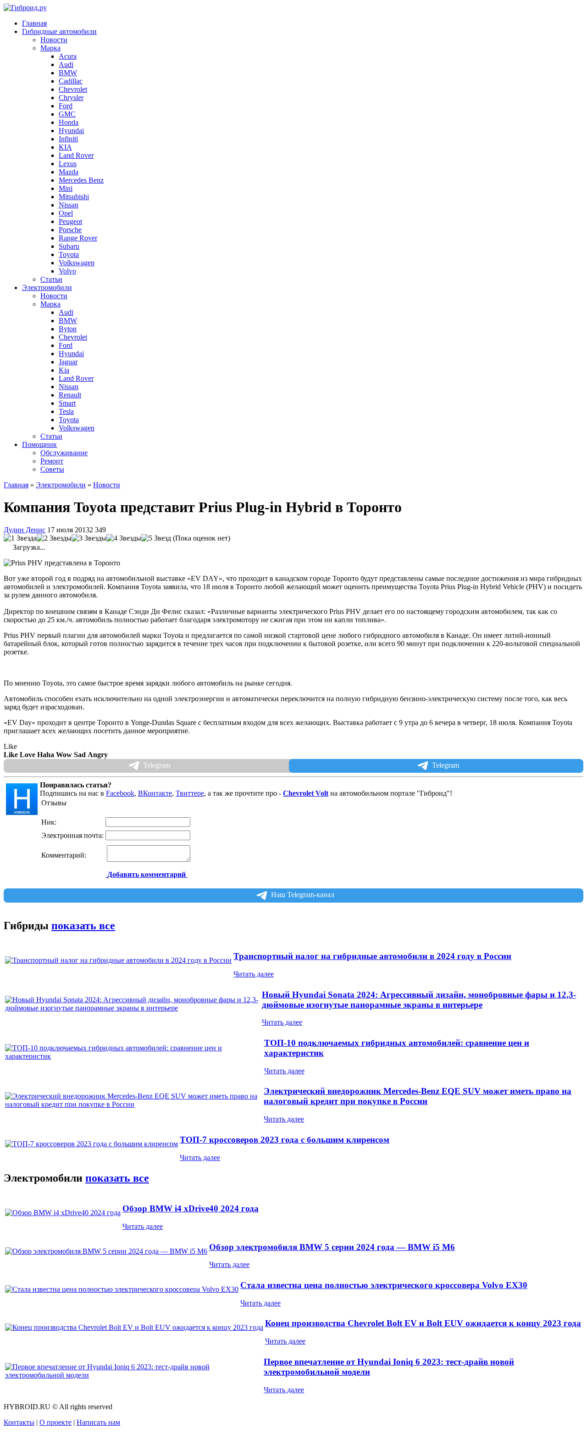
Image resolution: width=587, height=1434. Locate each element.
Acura (68, 56)
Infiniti (68, 139)
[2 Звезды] (54, 538)
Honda (68, 122)
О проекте (55, 1422)
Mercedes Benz (81, 180)
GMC (67, 114)
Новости (53, 40)
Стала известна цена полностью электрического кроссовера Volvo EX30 (383, 1285)
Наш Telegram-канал (302, 894)
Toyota (69, 254)
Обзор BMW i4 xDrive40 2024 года (190, 1208)
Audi (66, 64)
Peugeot (70, 221)
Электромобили (61, 485)
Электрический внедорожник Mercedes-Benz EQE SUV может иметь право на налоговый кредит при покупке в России (417, 1096)
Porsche (70, 230)
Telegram (445, 765)
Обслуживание (64, 453)
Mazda (68, 172)
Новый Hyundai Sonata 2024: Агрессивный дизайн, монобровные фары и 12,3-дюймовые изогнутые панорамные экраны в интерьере (419, 1000)
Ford (65, 106)
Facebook (120, 793)
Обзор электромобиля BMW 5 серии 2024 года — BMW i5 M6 (332, 1247)
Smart (67, 403)
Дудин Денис (24, 530)
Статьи (51, 279)
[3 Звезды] (89, 538)
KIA (65, 147)
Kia (64, 370)
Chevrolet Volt (305, 793)
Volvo (67, 271)
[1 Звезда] (20, 538)
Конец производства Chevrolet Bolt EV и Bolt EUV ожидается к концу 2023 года (423, 1323)
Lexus (68, 163)
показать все (83, 926)
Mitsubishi (74, 197)
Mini (65, 188)
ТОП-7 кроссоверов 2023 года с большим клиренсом (284, 1139)
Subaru (69, 246)
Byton (68, 329)
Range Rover (78, 238)
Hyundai (71, 130)
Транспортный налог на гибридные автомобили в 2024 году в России (372, 956)
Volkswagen (76, 263)
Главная (34, 23)
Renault (70, 395)
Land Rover (76, 155)
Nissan (68, 205)
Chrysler (71, 97)
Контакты (19, 1422)
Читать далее (253, 974)
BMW (68, 73)
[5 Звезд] (156, 538)
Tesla (66, 411)
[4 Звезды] (123, 538)
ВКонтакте (155, 793)
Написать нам (98, 1422)
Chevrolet (73, 89)
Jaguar (68, 362)
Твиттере (190, 793)
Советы (52, 469)
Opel (66, 213)
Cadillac (71, 81)
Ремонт (51, 461)
